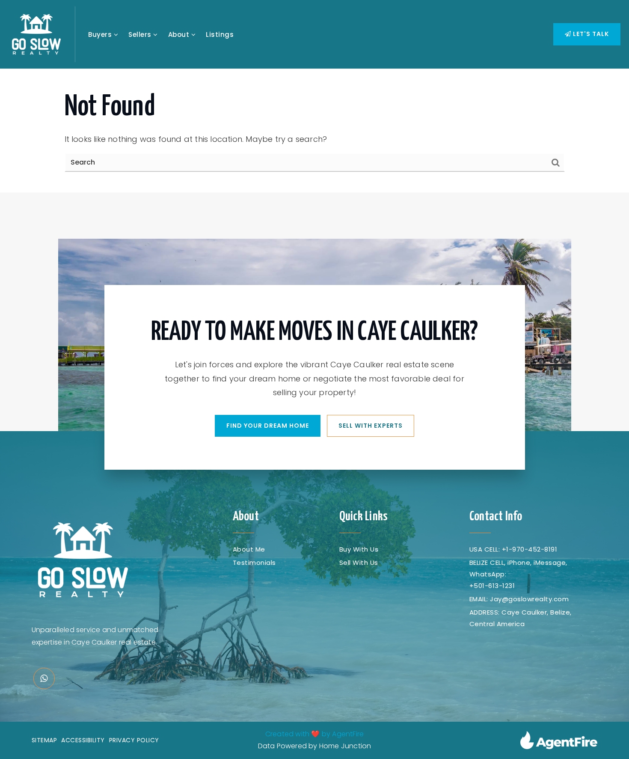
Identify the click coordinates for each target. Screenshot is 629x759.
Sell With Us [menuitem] (358, 562)
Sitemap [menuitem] (44, 740)
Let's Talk (590, 34)
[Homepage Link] (36, 33)
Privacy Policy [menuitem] (134, 740)
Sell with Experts (370, 425)
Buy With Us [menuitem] (359, 549)
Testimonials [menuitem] (254, 562)
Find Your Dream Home (267, 425)
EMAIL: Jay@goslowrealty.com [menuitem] (519, 598)
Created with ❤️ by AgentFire (314, 734)
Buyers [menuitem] (101, 34)
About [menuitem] (179, 34)
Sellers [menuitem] (140, 34)
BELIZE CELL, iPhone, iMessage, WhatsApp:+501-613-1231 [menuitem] (518, 574)
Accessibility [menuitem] (83, 740)
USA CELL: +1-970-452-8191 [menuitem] (513, 549)
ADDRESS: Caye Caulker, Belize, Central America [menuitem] (520, 618)
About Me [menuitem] (249, 549)
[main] (314, 130)
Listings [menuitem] (220, 34)
